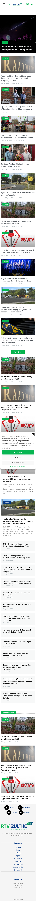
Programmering (18, 864)
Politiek (18, 853)
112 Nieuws (18, 858)
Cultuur (18, 850)
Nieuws (5, 42)
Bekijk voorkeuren (18, 463)
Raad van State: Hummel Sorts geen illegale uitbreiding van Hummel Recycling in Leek (16, 78)
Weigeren (18, 457)
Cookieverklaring (15, 466)
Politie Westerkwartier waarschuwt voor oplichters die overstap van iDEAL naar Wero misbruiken (18, 340)
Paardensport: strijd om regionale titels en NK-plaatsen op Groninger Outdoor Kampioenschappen (17, 681)
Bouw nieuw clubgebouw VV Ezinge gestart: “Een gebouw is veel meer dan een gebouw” (17, 569)
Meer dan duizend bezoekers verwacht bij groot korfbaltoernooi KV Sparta (17, 479)
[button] (33, 435)
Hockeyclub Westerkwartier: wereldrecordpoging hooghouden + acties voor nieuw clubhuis (16, 309)
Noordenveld (18, 870)
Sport (18, 856)
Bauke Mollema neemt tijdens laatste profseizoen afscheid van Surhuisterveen (17, 667)
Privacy (23, 466)
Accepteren (18, 452)
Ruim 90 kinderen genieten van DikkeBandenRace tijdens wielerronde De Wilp (17, 696)
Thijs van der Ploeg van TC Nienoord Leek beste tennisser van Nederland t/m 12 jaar (16, 618)
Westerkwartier (18, 867)
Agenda (18, 861)
